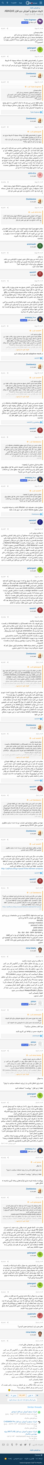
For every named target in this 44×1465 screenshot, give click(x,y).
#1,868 (3, 281)
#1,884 (3, 1103)
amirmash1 (31, 244)
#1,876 (3, 662)
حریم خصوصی (18, 1458)
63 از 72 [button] (22, 1395)
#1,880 (3, 888)
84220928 (32, 173)
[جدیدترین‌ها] (7, 3)
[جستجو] (2, 3)
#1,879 (3, 840)
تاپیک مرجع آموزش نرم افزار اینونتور (24, 1411)
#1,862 (3, 56)
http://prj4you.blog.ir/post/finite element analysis (22, 868)
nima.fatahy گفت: (35, 1055)
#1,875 (3, 617)
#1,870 (3, 373)
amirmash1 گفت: (35, 1015)
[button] (41, 3)
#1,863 (3, 82)
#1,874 (3, 577)
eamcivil (32, 520)
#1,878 (3, 795)
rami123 (33, 272)
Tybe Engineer (30, 19)
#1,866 (3, 208)
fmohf (39, 14)
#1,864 (3, 127)
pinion (33, 1001)
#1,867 (3, 253)
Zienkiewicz (31, 73)
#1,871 (3, 437)
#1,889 (3, 1322)
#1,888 (3, 1292)
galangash (31, 48)
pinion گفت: (37, 1162)
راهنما (10, 1458)
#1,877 (3, 734)
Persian (38, 1455)
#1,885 (3, 1158)
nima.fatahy (31, 948)
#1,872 (3, 486)
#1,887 (3, 1261)
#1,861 (3, 28)
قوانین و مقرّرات (29, 1458)
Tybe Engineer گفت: (34, 87)
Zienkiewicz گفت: (35, 442)
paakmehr (32, 1314)
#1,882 (3, 1010)
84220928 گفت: (36, 212)
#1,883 (3, 1051)
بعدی (14, 1395)
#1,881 (3, 957)
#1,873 (3, 529)
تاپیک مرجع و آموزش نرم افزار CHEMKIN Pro (20, 1421)
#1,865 (3, 182)
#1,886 (3, 1197)
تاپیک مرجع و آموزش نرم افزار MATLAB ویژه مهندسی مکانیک (20, 1433)
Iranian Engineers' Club (31, 1463)
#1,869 (3, 326)
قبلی (29, 1395)
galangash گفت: (35, 132)
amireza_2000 (30, 317)
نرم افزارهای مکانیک (30, 1418)
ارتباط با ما (39, 1458)
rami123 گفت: (36, 331)
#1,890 (3, 1341)
